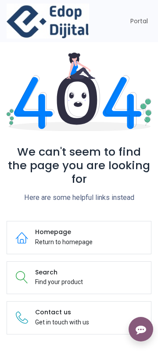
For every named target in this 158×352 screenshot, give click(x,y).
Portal (139, 21)
